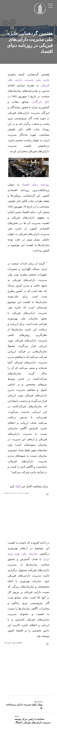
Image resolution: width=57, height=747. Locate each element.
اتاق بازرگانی (41, 101)
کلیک (18, 486)
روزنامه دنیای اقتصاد (36, 184)
